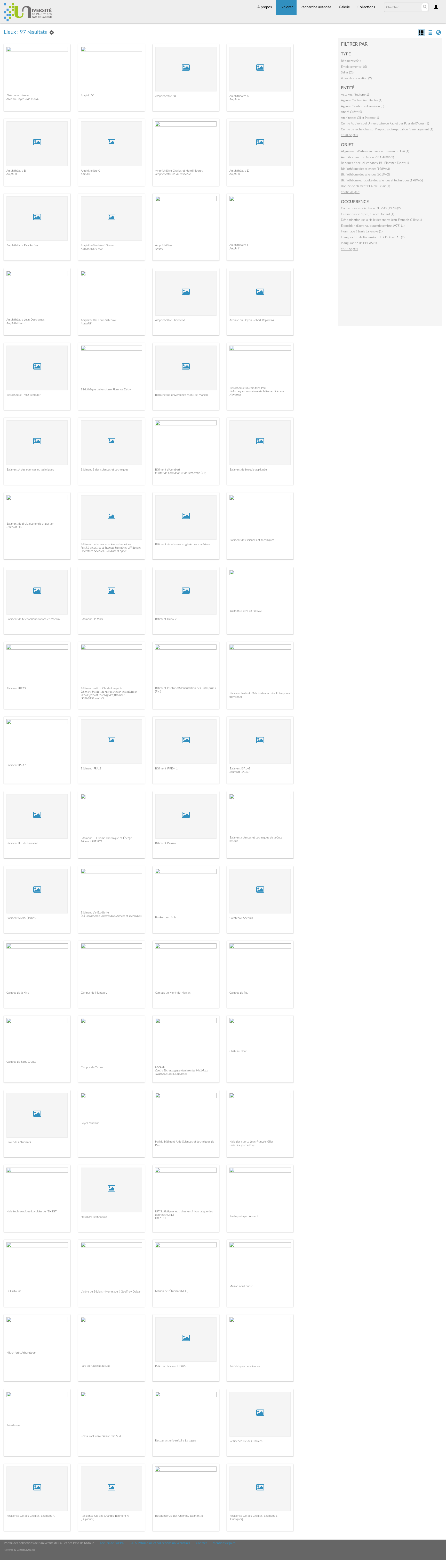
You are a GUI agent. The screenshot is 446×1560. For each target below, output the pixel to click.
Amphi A (234, 99)
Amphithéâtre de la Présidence (173, 174)
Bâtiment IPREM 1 (166, 768)
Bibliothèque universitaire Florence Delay (106, 389)
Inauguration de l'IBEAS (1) (359, 243)
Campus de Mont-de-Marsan (172, 992)
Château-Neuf (238, 1051)
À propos (264, 7)
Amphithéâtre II (239, 245)
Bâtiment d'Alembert (167, 469)
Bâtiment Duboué (166, 619)
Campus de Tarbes (92, 1067)
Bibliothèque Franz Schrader (23, 394)
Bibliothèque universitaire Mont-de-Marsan (181, 394)
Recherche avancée (315, 7)
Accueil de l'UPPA (112, 1543)
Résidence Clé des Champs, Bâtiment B (179, 1515)
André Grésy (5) (351, 111)
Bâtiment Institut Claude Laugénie (101, 688)
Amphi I (159, 248)
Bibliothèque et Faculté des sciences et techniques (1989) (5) (382, 180)
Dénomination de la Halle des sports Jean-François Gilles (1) (381, 219)
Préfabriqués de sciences (244, 1366)
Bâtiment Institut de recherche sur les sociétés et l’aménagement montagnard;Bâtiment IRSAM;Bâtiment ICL (109, 695)
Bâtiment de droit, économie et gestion (30, 523)
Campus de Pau (238, 992)
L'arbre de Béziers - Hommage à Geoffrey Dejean (111, 1291)
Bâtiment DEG (14, 527)
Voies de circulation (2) (356, 78)
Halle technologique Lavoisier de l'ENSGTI (31, 1211)
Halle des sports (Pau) (241, 1145)
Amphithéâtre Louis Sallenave (99, 320)
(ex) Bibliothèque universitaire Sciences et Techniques (111, 916)
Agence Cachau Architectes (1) (361, 100)
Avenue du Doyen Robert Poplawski (251, 320)
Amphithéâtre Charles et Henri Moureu (179, 170)
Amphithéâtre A (239, 96)
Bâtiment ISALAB (240, 768)
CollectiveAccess (26, 1550)
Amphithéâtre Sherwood (170, 320)
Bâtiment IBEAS (16, 688)
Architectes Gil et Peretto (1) (360, 117)
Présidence (13, 1425)
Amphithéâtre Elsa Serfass (22, 245)
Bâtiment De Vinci (92, 619)
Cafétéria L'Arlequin (241, 918)
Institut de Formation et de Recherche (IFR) (180, 473)
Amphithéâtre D (239, 170)
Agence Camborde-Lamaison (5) (362, 106)
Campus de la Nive (17, 992)
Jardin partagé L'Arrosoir (244, 1216)
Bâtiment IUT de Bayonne (22, 843)
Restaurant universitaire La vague (175, 1440)
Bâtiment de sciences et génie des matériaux (182, 544)
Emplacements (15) (354, 66)
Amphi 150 (87, 95)
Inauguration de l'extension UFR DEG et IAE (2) (372, 237)
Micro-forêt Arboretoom (21, 1352)
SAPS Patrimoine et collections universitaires (160, 1543)
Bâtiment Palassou (166, 843)
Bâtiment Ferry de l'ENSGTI (246, 610)
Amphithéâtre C (90, 170)
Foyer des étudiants (18, 1142)
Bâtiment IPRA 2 (91, 768)
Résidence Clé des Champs (245, 1441)
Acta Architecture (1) (355, 94)
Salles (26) (347, 72)
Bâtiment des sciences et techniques (251, 540)
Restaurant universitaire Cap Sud (101, 1436)
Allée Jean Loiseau (17, 95)
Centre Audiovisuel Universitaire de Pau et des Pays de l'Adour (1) (385, 123)
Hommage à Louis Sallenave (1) (362, 231)
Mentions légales (224, 1543)
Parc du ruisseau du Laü (95, 1365)
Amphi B (11, 174)
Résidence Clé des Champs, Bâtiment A (30, 1515)
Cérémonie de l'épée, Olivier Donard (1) (367, 214)
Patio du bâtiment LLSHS (170, 1366)
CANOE (160, 1067)
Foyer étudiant (90, 1123)
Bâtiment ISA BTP (239, 771)
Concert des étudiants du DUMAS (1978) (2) (371, 208)
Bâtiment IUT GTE (91, 841)
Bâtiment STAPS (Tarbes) (21, 918)
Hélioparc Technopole (94, 1216)
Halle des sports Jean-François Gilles (251, 1141)
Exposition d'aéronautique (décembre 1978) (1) (372, 225)
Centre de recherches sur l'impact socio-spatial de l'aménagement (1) (387, 129)
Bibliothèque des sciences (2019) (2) (365, 174)
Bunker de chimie (165, 917)
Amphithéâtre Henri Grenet (98, 245)
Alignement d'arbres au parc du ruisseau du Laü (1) (375, 151)
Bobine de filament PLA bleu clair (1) (365, 186)
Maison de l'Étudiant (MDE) (171, 1291)
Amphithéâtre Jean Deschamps (25, 319)
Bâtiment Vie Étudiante (95, 912)
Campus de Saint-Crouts (21, 1061)
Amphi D (234, 174)
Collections (366, 7)
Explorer (286, 7)
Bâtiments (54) (351, 60)
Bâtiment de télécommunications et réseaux (33, 619)
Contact (201, 1543)
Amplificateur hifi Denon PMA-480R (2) (367, 157)
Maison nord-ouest (241, 1286)
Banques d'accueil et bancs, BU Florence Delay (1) (375, 162)
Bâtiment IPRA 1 (16, 765)
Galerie (344, 7)
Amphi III (86, 323)
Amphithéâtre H (16, 323)
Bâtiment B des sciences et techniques (104, 469)
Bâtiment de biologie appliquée (248, 469)
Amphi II (234, 248)
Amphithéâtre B (16, 170)
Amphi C (86, 174)
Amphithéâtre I (164, 245)
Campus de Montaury (94, 992)
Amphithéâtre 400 (166, 96)
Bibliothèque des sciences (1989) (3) (365, 168)
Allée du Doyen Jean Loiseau (22, 99)
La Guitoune (13, 1291)
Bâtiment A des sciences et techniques (30, 469)
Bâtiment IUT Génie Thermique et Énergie (106, 838)
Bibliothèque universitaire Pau (247, 388)
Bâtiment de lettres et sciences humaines (106, 544)
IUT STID (160, 1218)
